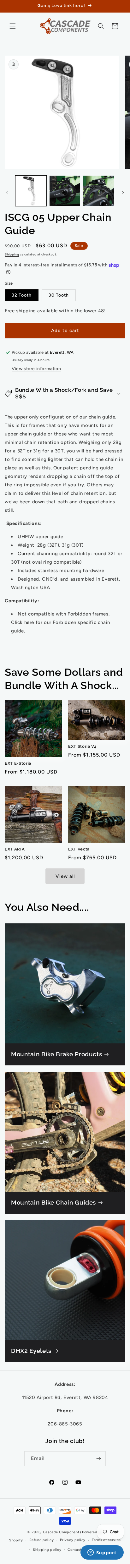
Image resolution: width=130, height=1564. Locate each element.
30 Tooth (59, 295)
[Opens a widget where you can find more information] (102, 1553)
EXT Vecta (79, 849)
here (29, 622)
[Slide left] (7, 193)
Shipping (12, 254)
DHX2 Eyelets (31, 1350)
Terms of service (106, 1540)
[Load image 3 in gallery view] (98, 191)
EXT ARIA (15, 849)
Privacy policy (73, 1540)
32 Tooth (22, 295)
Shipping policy (47, 1550)
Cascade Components (62, 1532)
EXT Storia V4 (82, 746)
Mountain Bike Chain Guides (53, 1202)
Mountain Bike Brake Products (56, 1054)
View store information (36, 368)
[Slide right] (123, 193)
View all (65, 876)
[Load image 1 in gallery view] (30, 191)
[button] (13, 26)
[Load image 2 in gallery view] (65, 191)
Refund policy (41, 1540)
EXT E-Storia (18, 763)
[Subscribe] (98, 1458)
